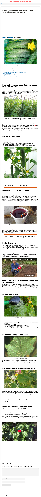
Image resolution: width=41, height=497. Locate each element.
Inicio (4, 38)
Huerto (10, 38)
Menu (2, 3)
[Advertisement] (20, 20)
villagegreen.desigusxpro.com (20, 1)
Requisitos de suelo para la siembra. (9, 74)
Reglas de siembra (6, 75)
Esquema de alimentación (8, 77)
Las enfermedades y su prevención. (9, 78)
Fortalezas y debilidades (7, 73)
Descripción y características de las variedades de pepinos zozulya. (14, 72)
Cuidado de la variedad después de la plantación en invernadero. (14, 76)
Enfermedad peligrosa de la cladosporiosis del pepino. (13, 79)
